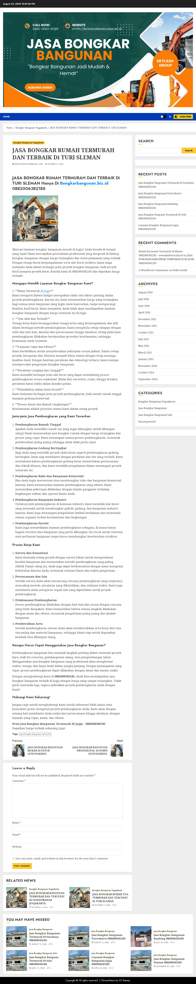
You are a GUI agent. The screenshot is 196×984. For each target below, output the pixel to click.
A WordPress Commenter (153, 270)
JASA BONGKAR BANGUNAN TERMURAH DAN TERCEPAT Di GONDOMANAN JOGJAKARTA (47, 898)
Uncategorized (147, 421)
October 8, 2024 (55, 164)
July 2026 (143, 299)
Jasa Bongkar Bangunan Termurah (35, 734)
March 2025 (145, 352)
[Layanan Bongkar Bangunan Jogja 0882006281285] (78, 960)
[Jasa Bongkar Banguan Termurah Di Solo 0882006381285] (16, 960)
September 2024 (147, 379)
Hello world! (180, 270)
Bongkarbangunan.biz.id (84, 183)
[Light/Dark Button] (163, 116)
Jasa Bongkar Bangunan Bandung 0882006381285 (169, 936)
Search (146, 141)
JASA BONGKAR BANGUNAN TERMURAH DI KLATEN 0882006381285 (166, 259)
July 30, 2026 (162, 942)
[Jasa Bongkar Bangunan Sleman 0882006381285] (141, 960)
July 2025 (143, 339)
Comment (18, 781)
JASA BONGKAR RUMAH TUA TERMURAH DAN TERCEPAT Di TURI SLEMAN (110, 898)
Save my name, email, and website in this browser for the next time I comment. (61, 858)
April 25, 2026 (100, 968)
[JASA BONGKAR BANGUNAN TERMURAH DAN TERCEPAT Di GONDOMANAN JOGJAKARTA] (16, 897)
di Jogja (46, 291)
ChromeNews (108, 980)
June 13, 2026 (38, 968)
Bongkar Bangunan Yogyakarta (28, 142)
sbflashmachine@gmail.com (29, 164)
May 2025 (143, 346)
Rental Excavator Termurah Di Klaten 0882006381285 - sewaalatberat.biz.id (161, 253)
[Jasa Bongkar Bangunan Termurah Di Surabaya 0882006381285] (16, 936)
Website (17, 846)
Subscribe (185, 116)
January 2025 (146, 359)
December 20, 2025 (165, 966)
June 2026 (144, 306)
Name (16, 822)
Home (6, 116)
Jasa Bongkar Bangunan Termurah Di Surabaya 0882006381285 (44, 937)
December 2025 (147, 319)
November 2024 (147, 366)
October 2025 (146, 332)
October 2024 (146, 372)
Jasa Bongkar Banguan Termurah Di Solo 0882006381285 (43, 961)
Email (16, 834)
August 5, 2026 (39, 944)
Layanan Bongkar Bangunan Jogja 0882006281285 (103, 961)
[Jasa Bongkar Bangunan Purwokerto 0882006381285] (78, 936)
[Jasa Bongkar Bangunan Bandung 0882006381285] (141, 936)
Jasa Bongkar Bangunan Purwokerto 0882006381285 (109, 936)
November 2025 (147, 326)
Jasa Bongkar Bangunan (152, 408)
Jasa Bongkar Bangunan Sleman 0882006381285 (169, 960)
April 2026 (144, 312)
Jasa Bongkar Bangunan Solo (155, 415)
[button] (170, 117)
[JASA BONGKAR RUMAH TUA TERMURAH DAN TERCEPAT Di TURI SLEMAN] (79, 897)
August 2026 (145, 292)
